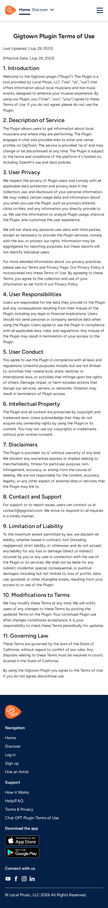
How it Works (17, 792)
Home (24, 9)
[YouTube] (8, 878)
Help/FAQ (14, 800)
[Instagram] (24, 878)
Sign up (12, 763)
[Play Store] (54, 852)
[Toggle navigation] (99, 10)
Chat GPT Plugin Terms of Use (32, 817)
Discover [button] (40, 9)
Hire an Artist (17, 771)
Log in (10, 754)
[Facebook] (16, 878)
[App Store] (54, 840)
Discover (13, 746)
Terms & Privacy (19, 809)
